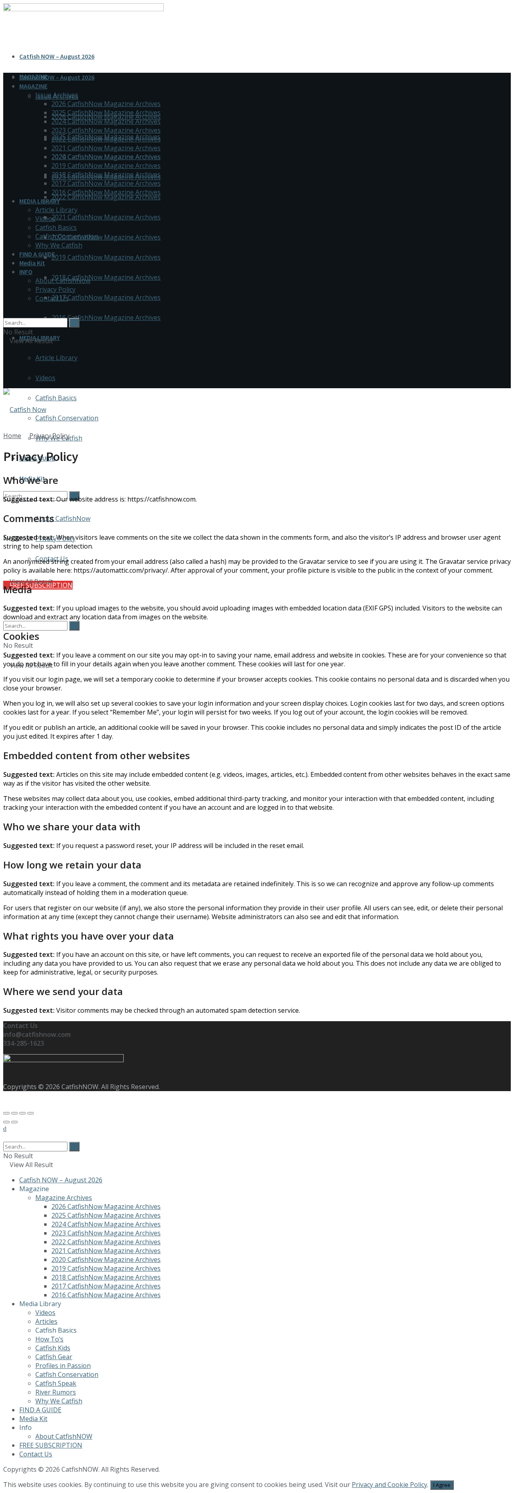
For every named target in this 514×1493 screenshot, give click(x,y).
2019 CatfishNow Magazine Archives (106, 257)
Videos (45, 377)
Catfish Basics (56, 397)
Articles (46, 1321)
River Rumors (55, 1392)
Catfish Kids (52, 1347)
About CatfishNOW (63, 1436)
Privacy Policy (55, 289)
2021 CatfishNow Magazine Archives (106, 217)
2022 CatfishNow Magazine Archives (106, 197)
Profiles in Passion (63, 1365)
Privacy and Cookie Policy (389, 1484)
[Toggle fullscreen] (22, 1113)
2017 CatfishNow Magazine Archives (106, 297)
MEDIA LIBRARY (39, 201)
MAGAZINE (33, 86)
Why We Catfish (58, 245)
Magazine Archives (63, 1197)
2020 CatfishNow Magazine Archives (106, 237)
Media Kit (32, 263)
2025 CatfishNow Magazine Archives (106, 112)
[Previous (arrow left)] (6, 1122)
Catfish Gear (53, 1356)
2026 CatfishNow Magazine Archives (106, 103)
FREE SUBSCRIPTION (50, 1445)
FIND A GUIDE (37, 254)
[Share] (14, 1113)
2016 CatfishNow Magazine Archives (106, 317)
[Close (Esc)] (6, 1113)
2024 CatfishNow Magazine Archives (106, 121)
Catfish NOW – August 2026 (56, 56)
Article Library (56, 357)
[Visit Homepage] (24, 409)
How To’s (49, 1339)
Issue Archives (56, 94)
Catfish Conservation (66, 418)
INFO (26, 272)
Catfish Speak (55, 1383)
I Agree (442, 1485)
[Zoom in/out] (30, 1113)
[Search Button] (74, 626)
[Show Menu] (5, 366)
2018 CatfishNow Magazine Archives (106, 277)
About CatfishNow (62, 518)
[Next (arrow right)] (14, 1122)
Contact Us (51, 298)
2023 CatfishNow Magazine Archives (106, 130)
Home (12, 435)
